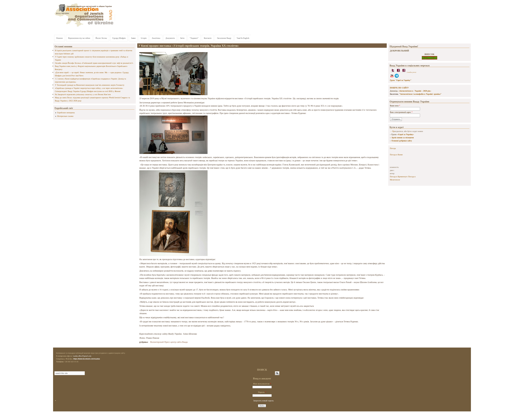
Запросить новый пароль (263, 400)
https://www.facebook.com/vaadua (86, 359)
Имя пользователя (262, 383)
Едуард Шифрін (119, 38)
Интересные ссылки (65, 116)
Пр (393, 131)
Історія (143, 38)
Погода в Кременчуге (398, 176)
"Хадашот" (194, 38)
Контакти (208, 38)
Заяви (133, 38)
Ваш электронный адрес (401, 112)
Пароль (262, 392)
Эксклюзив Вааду (224, 38)
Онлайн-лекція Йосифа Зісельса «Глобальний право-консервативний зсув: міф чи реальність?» (94, 63)
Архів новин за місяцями (402, 137)
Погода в (396, 154)
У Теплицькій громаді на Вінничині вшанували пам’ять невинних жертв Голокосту (89, 85)
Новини (59, 38)
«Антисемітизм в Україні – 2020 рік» (414, 90)
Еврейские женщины (66, 112)
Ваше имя (395, 105)
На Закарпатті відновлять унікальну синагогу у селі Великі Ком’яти (83, 94)
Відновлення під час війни (79, 38)
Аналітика (156, 38)
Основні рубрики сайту (401, 140)
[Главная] (84, 27)
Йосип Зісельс (101, 38)
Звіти (182, 38)
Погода (393, 148)
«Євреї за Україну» (405, 134)
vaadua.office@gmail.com (82, 356)
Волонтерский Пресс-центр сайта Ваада (169, 341)
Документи (170, 38)
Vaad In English (243, 38)
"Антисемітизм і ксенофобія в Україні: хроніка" (420, 94)
